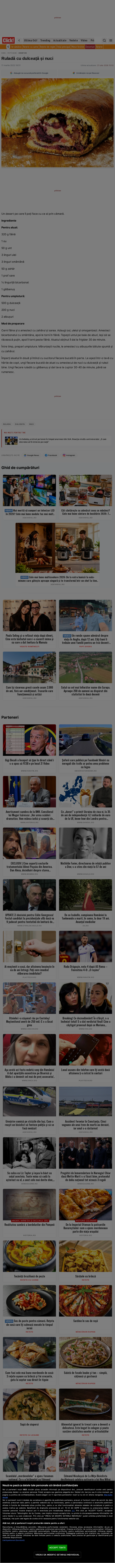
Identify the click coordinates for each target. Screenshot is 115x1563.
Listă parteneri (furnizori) (14, 1540)
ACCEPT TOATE (57, 1547)
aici (73, 1510)
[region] (57, 1521)
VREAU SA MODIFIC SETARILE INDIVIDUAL (57, 1554)
